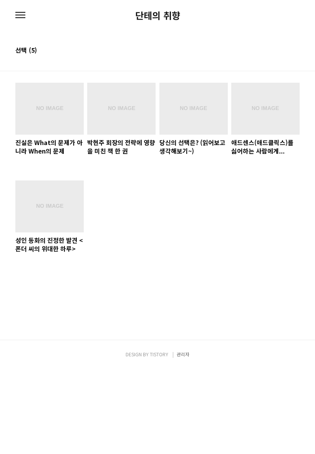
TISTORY (159, 354)
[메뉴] (20, 15)
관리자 (183, 354)
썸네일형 (284, 50)
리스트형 (295, 50)
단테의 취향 (157, 15)
